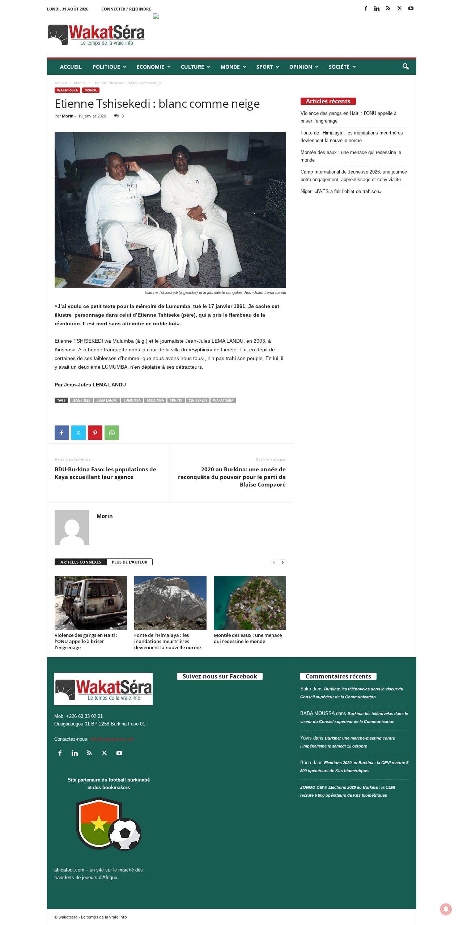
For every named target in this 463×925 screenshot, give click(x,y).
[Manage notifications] (446, 909)
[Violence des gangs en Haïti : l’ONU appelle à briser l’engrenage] (91, 603)
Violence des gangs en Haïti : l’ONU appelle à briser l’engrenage (86, 641)
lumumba (132, 400)
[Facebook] (366, 9)
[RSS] (388, 9)
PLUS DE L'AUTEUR (129, 562)
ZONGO (307, 787)
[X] (399, 9)
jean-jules (81, 400)
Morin (67, 116)
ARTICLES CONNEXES (80, 562)
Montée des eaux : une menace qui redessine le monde (248, 638)
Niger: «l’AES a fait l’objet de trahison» (341, 191)
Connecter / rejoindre (126, 9)
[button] (405, 67)
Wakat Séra (223, 400)
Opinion (300, 66)
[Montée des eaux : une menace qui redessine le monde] (250, 603)
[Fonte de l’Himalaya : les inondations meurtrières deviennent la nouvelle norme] (170, 603)
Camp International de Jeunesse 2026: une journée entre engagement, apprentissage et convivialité (354, 175)
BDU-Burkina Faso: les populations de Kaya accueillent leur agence (105, 473)
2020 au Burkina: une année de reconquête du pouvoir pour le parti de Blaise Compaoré (232, 477)
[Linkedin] (377, 9)
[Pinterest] (95, 432)
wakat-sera (67, 90)
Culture (192, 66)
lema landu (107, 400)
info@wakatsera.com (112, 739)
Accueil (71, 66)
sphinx (176, 400)
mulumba (155, 400)
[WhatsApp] (112, 432)
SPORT (264, 66)
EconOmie (150, 66)
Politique (106, 66)
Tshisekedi (197, 400)
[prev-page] (273, 562)
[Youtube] (411, 9)
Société (339, 66)
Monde (230, 66)
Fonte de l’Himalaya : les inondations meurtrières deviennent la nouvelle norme (167, 641)
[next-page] (282, 562)
